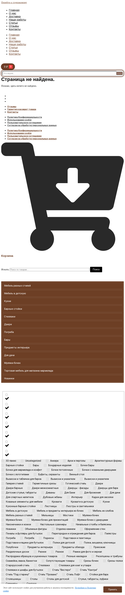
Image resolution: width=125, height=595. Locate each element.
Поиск (96, 269)
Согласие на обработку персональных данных (32, 125)
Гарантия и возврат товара (21, 98)
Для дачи (9, 355)
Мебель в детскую (15, 293)
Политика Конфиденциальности (24, 117)
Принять (112, 589)
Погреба (9, 332)
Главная (14, 10)
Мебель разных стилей (17, 285)
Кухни (7, 301)
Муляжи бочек (12, 363)
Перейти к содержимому (14, 2)
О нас (12, 13)
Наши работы (17, 19)
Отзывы (14, 26)
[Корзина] (62, 250)
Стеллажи (9, 316)
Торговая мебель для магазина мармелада (28, 370)
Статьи (13, 22)
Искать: (5, 269)
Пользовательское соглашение (24, 122)
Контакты (15, 29)
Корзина (7, 255)
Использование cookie (19, 120)
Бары (7, 339)
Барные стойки (13, 308)
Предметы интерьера (16, 347)
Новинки (9, 378)
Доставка (15, 16)
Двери (8, 324)
